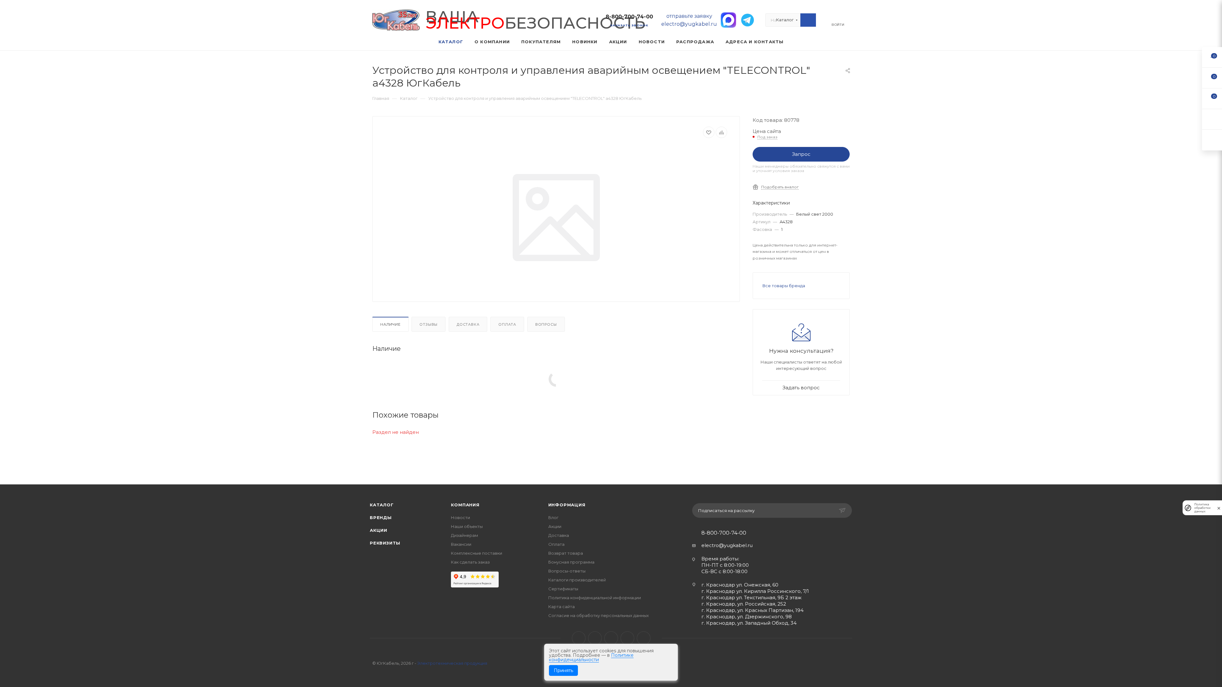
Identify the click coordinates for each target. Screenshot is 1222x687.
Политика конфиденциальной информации (594, 597)
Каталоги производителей (577, 579)
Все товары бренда (783, 285)
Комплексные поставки (476, 553)
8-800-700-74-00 (629, 17)
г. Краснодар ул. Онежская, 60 (739, 585)
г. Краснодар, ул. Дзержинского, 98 (746, 617)
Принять (563, 670)
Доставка (468, 324)
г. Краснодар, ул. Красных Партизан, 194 (752, 610)
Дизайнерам (464, 535)
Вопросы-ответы (567, 570)
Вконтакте (579, 638)
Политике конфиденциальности (591, 657)
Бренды (381, 517)
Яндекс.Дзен (643, 638)
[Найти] (808, 20)
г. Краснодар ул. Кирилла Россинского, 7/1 (755, 591)
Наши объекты (467, 526)
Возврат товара (565, 553)
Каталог (382, 504)
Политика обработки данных (1202, 508)
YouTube (611, 638)
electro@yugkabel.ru (727, 545)
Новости (460, 517)
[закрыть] (1219, 508)
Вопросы (546, 324)
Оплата (507, 324)
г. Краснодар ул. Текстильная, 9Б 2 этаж (751, 597)
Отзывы (428, 324)
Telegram (595, 638)
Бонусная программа (571, 562)
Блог (553, 517)
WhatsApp (627, 638)
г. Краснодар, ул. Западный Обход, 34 (749, 623)
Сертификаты (563, 588)
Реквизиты (385, 542)
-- (1212, 57)
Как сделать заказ (470, 562)
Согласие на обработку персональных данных (598, 615)
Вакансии (461, 544)
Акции (378, 530)
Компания (465, 504)
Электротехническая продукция (452, 663)
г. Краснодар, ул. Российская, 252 (743, 604)
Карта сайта (561, 606)
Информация (567, 504)
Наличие (390, 324)
